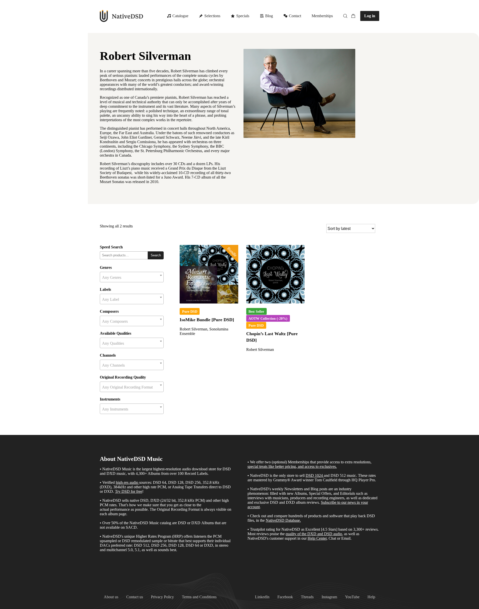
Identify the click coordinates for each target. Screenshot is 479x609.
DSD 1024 (314, 475)
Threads (307, 597)
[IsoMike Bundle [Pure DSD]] (209, 274)
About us (111, 597)
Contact (295, 16)
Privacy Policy (162, 597)
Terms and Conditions (199, 597)
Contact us (134, 597)
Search (156, 255)
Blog (269, 16)
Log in (369, 16)
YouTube (352, 597)
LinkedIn (262, 597)
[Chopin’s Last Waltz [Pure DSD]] (275, 274)
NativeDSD (121, 16)
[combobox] (132, 277)
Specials (242, 16)
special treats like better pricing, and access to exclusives (291, 466)
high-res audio (127, 482)
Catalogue (180, 16)
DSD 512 (338, 475)
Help (371, 597)
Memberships (322, 16)
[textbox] (131, 277)
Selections (212, 16)
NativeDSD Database (283, 520)
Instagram (329, 597)
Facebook (285, 597)
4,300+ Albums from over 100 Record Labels (172, 473)
